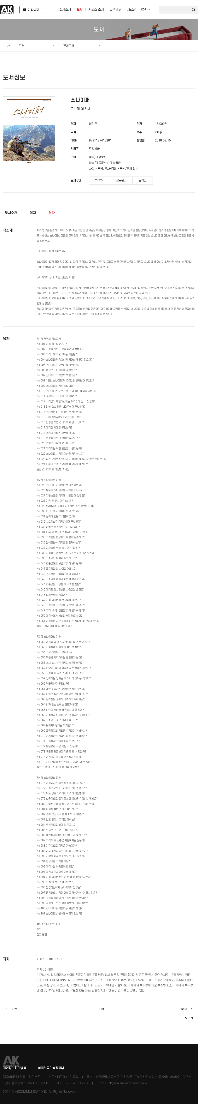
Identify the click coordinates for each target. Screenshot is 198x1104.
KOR (143, 9)
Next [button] (184, 1009)
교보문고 (121, 180)
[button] (189, 1018)
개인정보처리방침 (14, 1068)
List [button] (101, 1009)
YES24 (99, 180)
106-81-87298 (37, 1083)
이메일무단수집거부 (51, 1068)
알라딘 (142, 180)
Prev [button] (13, 1009)
